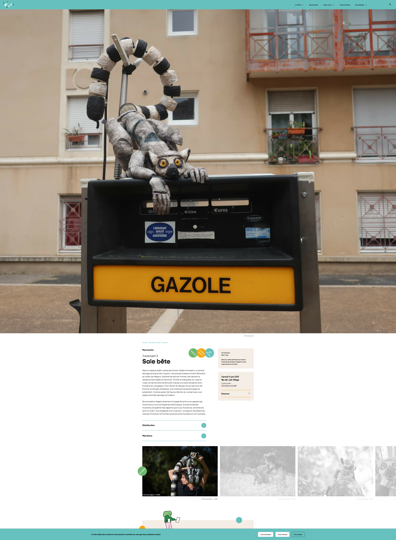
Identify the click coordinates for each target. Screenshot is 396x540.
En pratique (359, 5)
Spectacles (313, 5)
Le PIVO (298, 5)
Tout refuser (282, 534)
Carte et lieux (345, 5)
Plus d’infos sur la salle (229, 385)
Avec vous (327, 5)
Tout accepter (265, 534)
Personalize (298, 534)
